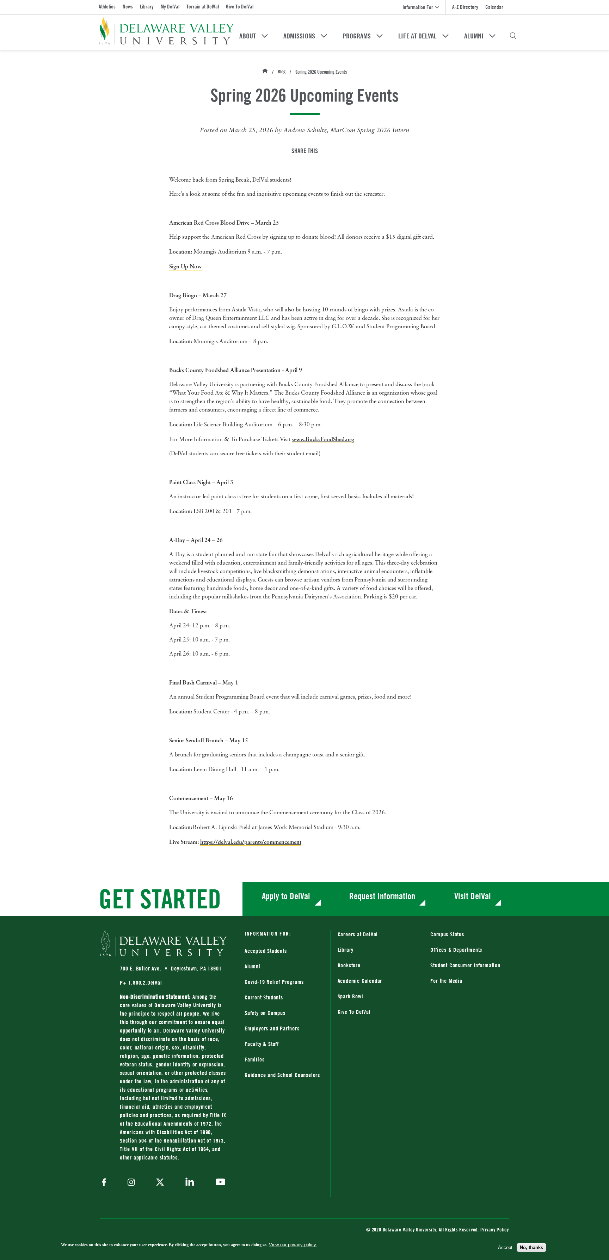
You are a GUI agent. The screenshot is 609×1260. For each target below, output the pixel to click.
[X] (160, 1183)
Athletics (107, 6)
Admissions (299, 35)
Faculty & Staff (262, 1043)
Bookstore (377, 965)
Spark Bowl (350, 996)
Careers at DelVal (358, 934)
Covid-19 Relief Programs (274, 981)
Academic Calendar (360, 980)
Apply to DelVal (286, 895)
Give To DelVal (239, 6)
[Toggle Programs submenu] (379, 36)
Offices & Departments (456, 949)
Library (147, 6)
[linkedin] (190, 1183)
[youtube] (218, 1183)
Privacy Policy (494, 1229)
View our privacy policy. (293, 1244)
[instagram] (131, 1183)
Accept (505, 1247)
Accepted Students (266, 950)
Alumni (474, 35)
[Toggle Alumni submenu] (492, 36)
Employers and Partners (272, 1028)
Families (254, 1059)
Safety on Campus (265, 1012)
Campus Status (447, 934)
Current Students (264, 997)
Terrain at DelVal (202, 6)
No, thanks (531, 1247)
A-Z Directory (465, 7)
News (128, 6)
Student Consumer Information (465, 965)
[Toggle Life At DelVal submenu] (445, 36)
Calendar (494, 7)
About (247, 35)
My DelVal (170, 6)
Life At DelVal (417, 35)
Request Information (382, 895)
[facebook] (106, 1183)
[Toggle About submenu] (264, 36)
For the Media (446, 980)
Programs (357, 35)
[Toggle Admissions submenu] (324, 36)
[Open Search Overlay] (513, 35)
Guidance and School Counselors (282, 1074)
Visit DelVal (472, 895)
